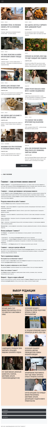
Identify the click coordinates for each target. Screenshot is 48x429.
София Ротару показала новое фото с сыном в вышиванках (35, 90)
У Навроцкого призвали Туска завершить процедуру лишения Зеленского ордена (12, 350)
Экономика (7, 143)
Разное (26, 22)
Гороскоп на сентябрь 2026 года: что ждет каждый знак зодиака (36, 57)
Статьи (6, 22)
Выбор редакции (24, 290)
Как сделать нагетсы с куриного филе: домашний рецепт (36, 26)
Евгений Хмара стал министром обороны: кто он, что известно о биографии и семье (11, 311)
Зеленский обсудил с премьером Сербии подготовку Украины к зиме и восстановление (35, 311)
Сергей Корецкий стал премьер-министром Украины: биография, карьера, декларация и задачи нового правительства (35, 397)
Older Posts (24, 165)
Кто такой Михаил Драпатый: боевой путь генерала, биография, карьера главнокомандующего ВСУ (11, 375)
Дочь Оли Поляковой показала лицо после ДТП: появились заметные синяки (35, 150)
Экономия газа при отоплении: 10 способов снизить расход (11, 147)
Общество (27, 145)
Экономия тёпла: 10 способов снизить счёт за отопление (11, 26)
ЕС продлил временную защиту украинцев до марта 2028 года (35, 331)
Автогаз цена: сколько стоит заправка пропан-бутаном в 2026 (12, 87)
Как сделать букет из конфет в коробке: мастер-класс (11, 116)
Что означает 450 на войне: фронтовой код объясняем (34, 121)
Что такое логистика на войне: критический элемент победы (11, 55)
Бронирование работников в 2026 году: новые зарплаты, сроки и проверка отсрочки (34, 374)
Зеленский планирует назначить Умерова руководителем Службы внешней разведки (33, 351)
